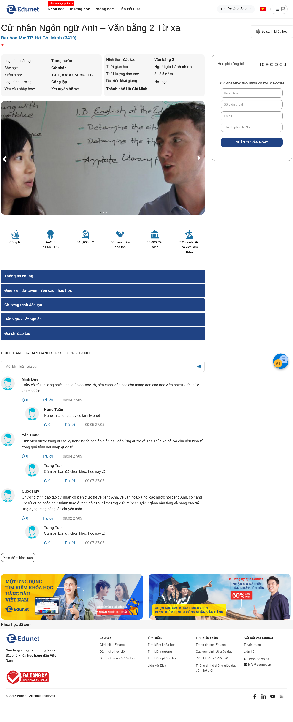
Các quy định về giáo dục (214, 651)
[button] (262, 9)
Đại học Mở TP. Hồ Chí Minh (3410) (38, 37)
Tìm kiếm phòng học (162, 658)
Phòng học (104, 9)
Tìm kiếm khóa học (161, 644)
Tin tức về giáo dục (235, 9)
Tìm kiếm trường (160, 651)
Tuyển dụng (252, 644)
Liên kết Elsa (129, 9)
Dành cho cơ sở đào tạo (117, 658)
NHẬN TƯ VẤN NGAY (252, 142)
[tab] (103, 276)
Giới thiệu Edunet (112, 644)
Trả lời (47, 400)
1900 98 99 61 (258, 659)
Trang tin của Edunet (211, 644)
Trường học (79, 9)
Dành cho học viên (113, 651)
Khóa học (56, 9)
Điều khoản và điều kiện (213, 658)
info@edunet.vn (259, 664)
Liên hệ (249, 651)
